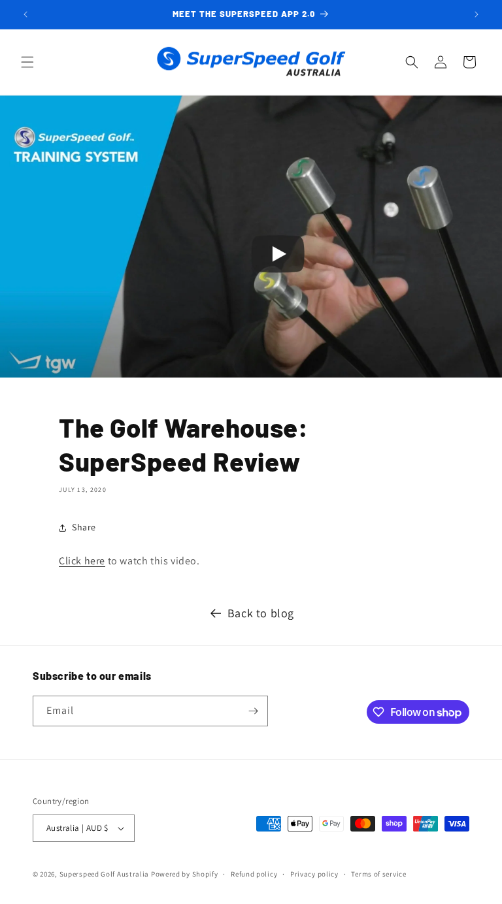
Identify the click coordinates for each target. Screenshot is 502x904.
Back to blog (260, 613)
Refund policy (254, 874)
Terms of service (378, 874)
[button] (27, 62)
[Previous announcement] (25, 14)
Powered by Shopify (184, 874)
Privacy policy (314, 874)
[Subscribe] (253, 711)
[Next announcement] (476, 14)
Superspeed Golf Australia (104, 874)
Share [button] (84, 527)
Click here (82, 561)
